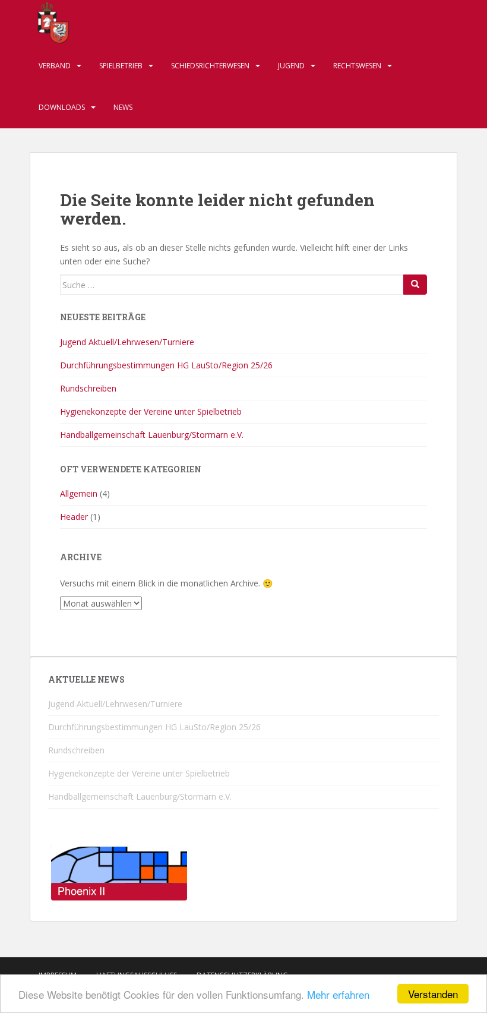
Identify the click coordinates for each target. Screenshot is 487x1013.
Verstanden (433, 993)
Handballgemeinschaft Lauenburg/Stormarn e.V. (152, 434)
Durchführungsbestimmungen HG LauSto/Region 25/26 (166, 365)
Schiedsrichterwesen (210, 66)
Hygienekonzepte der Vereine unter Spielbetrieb (151, 411)
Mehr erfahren (338, 994)
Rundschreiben (88, 388)
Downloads (62, 107)
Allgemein (78, 493)
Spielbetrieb (121, 66)
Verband (55, 66)
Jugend (291, 66)
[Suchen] (415, 284)
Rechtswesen (357, 66)
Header (74, 516)
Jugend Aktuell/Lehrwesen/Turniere (127, 342)
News (122, 107)
